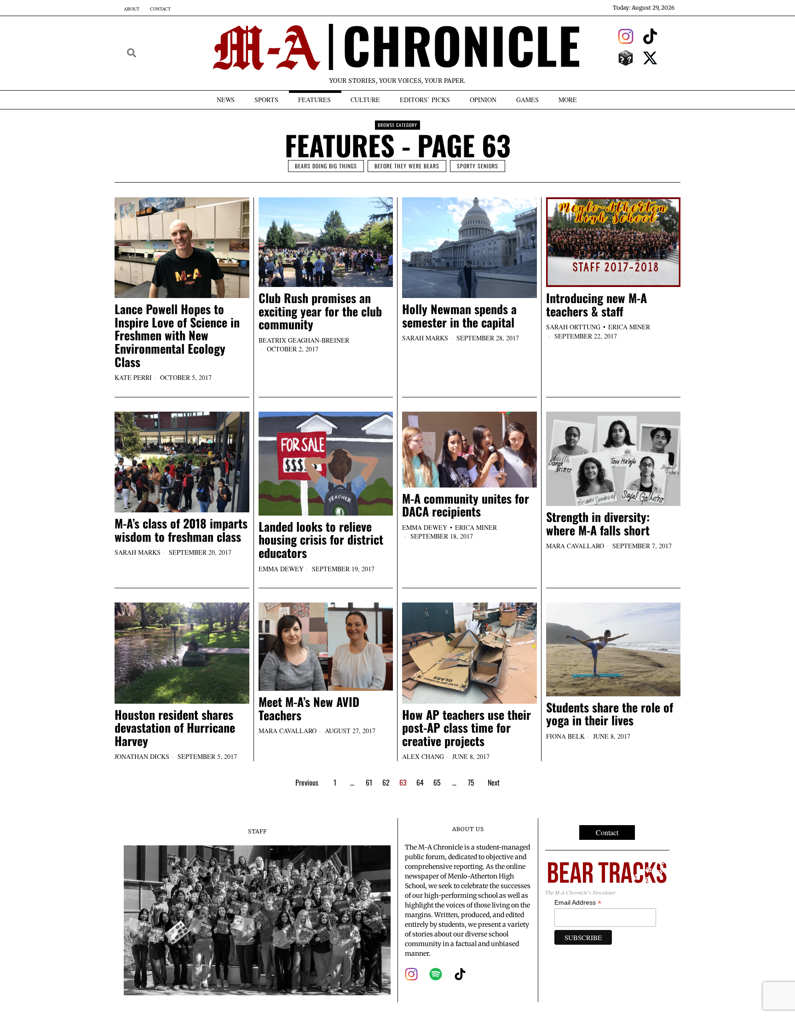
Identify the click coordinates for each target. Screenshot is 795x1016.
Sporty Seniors (477, 166)
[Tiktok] (650, 36)
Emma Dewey (281, 568)
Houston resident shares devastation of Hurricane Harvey (175, 728)
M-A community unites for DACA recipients (465, 505)
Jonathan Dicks (142, 756)
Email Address (577, 902)
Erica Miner (629, 326)
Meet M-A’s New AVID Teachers (309, 708)
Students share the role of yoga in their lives (609, 714)
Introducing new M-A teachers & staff (596, 305)
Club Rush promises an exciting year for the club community (320, 311)
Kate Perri (133, 377)
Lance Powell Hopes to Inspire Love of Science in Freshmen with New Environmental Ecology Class (177, 335)
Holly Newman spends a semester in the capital (459, 316)
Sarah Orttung (573, 326)
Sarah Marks (425, 337)
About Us (468, 829)
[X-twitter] (650, 58)
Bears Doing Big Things (326, 166)
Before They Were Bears (406, 166)
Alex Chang (423, 756)
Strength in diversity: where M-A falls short (598, 524)
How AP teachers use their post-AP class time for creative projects (466, 728)
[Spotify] (435, 974)
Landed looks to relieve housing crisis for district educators (321, 540)
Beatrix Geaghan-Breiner (304, 340)
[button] (131, 53)
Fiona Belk (565, 736)
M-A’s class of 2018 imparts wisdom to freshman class (181, 530)
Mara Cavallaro (575, 545)
